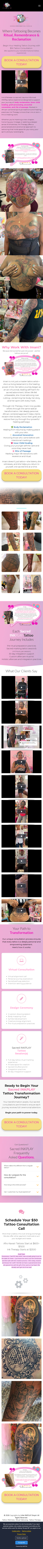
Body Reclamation (23, 427)
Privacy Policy (21, 1534)
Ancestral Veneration (22, 435)
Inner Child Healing (23, 443)
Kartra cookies (26, 1531)
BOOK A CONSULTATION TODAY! (21, 62)
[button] (38, 1167)
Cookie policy (16, 1531)
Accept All (21, 1542)
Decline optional (21, 1538)
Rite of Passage (23, 451)
